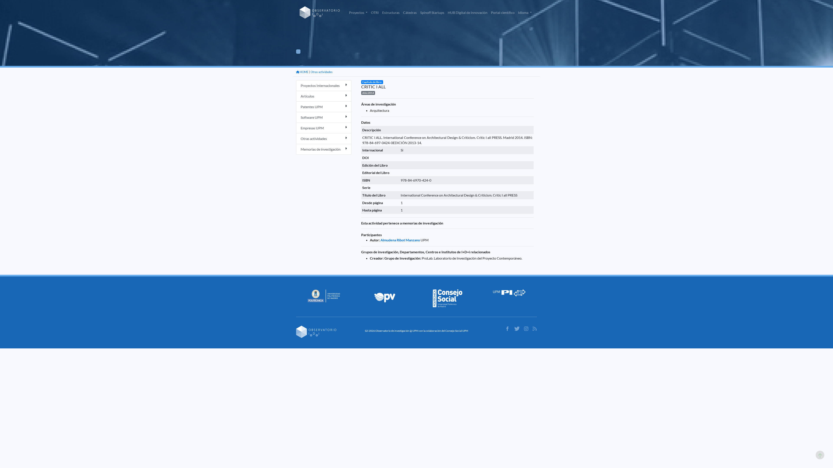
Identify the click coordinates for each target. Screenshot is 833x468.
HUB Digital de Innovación (467, 12)
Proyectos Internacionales (320, 85)
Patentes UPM (312, 107)
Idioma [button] (523, 12)
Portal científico (503, 12)
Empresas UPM (312, 128)
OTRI (375, 12)
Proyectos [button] (357, 12)
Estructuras (391, 12)
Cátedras (410, 12)
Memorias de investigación (321, 149)
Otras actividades (322, 72)
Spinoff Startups (432, 12)
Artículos (307, 96)
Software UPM (312, 117)
